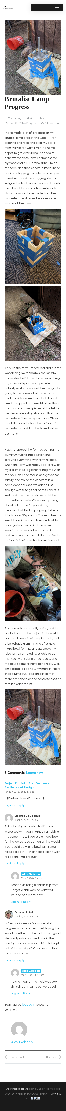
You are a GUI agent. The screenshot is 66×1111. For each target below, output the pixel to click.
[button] (56, 8)
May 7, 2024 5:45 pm (32, 878)
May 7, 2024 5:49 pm (32, 974)
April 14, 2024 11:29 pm (27, 819)
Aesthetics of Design (20, 1089)
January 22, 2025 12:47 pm (19, 791)
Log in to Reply (14, 805)
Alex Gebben (38, 118)
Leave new (34, 773)
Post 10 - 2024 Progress (23, 123)
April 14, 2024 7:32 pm (27, 916)
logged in (28, 1004)
